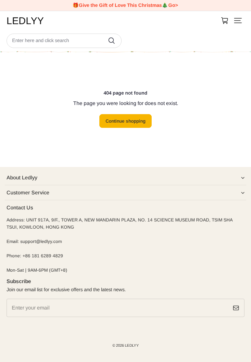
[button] (237, 20)
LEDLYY (132, 345)
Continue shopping (125, 121)
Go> (173, 5)
